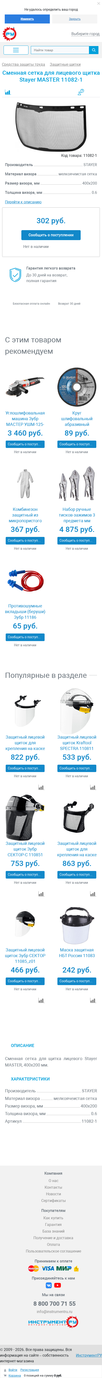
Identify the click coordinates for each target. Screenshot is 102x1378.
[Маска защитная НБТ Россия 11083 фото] (77, 924)
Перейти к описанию (23, 202)
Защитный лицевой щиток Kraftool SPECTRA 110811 (76, 743)
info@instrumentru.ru (54, 1311)
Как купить (53, 1218)
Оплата (53, 1244)
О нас (53, 1180)
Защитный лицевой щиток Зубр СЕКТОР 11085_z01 (25, 955)
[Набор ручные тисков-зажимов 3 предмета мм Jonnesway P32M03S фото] (77, 484)
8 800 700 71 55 (54, 1303)
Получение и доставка (53, 1238)
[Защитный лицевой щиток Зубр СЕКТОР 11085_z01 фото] (25, 924)
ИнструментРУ (89, 1355)
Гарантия (53, 1224)
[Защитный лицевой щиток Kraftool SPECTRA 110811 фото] (77, 711)
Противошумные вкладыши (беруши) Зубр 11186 (25, 611)
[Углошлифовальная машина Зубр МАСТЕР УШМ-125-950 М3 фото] (25, 387)
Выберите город (85, 34)
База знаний (53, 1231)
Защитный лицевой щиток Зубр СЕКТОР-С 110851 (25, 849)
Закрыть (75, 19)
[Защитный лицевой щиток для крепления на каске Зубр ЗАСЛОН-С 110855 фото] (77, 818)
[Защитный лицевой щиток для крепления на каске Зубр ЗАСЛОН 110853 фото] (25, 711)
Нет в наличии (25, 452)
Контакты (53, 1187)
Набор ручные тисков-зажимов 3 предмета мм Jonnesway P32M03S (76, 518)
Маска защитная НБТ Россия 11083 (77, 952)
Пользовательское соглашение (53, 1251)
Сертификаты (53, 1200)
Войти (13, 1370)
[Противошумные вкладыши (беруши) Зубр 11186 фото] (25, 580)
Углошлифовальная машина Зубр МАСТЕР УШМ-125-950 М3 (25, 421)
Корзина (15, 1375)
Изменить (27, 19)
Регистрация (29, 1370)
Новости (53, 1194)
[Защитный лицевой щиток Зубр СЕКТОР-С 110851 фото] (25, 818)
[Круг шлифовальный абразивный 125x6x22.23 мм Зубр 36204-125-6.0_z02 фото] (77, 387)
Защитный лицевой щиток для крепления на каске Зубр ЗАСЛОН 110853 (25, 748)
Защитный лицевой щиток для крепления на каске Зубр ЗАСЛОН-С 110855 (77, 855)
